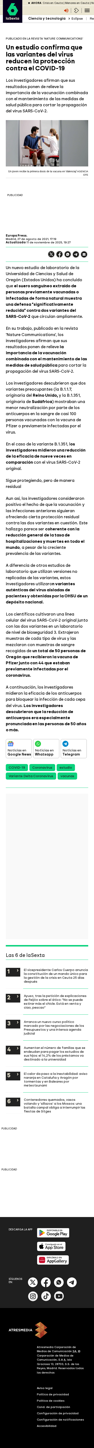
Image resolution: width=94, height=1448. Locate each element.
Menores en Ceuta (77, 3)
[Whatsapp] (59, 1286)
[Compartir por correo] (84, 257)
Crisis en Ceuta (53, 3)
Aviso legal (45, 1388)
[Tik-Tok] (46, 1300)
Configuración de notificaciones (60, 1419)
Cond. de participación (53, 1407)
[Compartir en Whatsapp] (68, 256)
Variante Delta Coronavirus (31, 776)
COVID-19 (17, 767)
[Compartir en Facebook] (59, 256)
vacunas (67, 776)
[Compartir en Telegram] (76, 257)
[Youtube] (59, 1300)
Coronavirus (42, 767)
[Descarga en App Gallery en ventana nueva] (53, 1264)
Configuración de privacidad (58, 1413)
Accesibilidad (46, 1426)
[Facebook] (46, 1286)
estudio (66, 767)
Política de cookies (51, 1400)
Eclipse (77, 18)
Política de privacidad (53, 1394)
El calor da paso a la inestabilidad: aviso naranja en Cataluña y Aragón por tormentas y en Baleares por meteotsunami (55, 1079)
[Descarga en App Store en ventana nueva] (51, 1250)
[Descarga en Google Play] (53, 1236)
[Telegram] (72, 1286)
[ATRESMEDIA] (47, 1330)
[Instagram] (33, 1300)
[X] (51, 256)
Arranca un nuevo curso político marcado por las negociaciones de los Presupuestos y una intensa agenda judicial (54, 1027)
